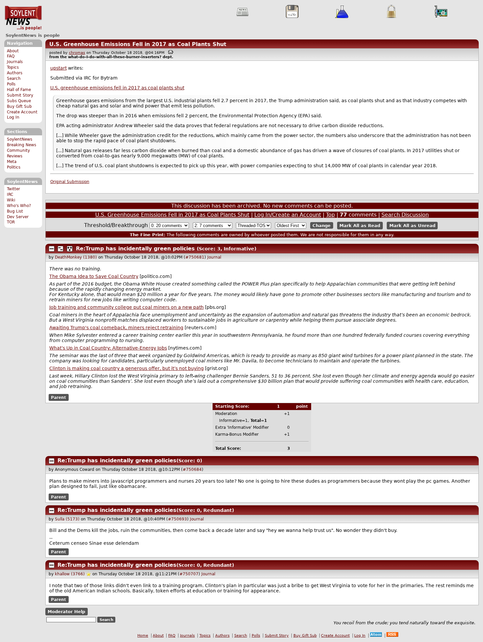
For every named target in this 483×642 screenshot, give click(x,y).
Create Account (22, 112)
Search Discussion (405, 215)
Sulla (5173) (67, 519)
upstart (58, 68)
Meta (11, 161)
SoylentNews (23, 18)
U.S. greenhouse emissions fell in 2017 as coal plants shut (117, 87)
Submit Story (20, 95)
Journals (15, 61)
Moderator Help (66, 611)
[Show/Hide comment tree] (60, 249)
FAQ (10, 56)
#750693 (177, 519)
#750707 (188, 574)
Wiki (11, 200)
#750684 (192, 469)
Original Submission (69, 181)
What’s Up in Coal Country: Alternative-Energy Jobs (108, 348)
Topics (13, 67)
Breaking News (21, 145)
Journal (214, 257)
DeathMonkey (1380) (76, 257)
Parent (58, 397)
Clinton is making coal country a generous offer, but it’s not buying (126, 368)
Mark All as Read (359, 225)
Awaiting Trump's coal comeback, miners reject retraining (116, 327)
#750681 (194, 257)
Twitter (13, 189)
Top (330, 215)
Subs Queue (19, 101)
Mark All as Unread (412, 225)
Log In (13, 117)
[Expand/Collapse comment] (52, 249)
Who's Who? (19, 205)
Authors (14, 73)
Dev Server (18, 217)
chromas (77, 53)
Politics (13, 167)
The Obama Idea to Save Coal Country (93, 276)
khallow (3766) (70, 574)
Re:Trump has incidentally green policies (135, 248)
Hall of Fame (19, 89)
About (13, 51)
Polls (11, 84)
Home (142, 635)
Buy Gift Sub (19, 106)
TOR (11, 222)
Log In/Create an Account (287, 215)
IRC (10, 194)
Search (14, 78)
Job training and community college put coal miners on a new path (126, 307)
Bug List (15, 211)
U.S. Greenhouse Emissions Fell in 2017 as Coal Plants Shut (137, 44)
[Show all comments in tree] (70, 249)
